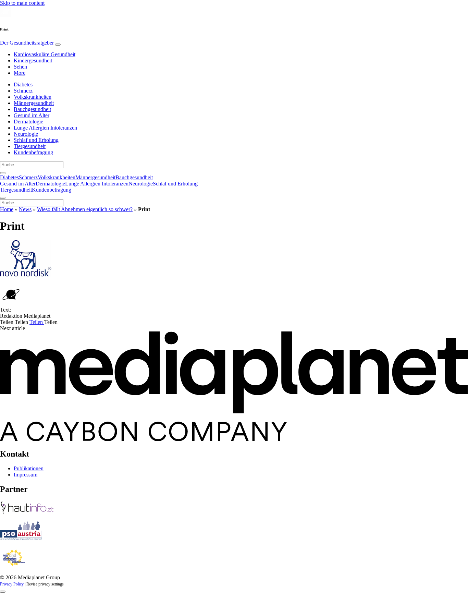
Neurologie (26, 134)
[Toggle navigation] (58, 45)
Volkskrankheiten (32, 97)
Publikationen (29, 468)
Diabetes (23, 84)
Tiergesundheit (30, 146)
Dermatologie (28, 121)
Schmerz (23, 91)
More (19, 73)
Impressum (25, 474)
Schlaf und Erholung (36, 140)
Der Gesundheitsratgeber (27, 43)
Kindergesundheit (33, 60)
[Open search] (2, 173)
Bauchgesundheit (32, 109)
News (25, 209)
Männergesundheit (34, 103)
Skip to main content (22, 3)
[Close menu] (2, 198)
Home (6, 209)
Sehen (20, 67)
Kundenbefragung (33, 152)
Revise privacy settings (45, 584)
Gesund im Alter (31, 115)
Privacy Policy (12, 584)
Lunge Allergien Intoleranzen (45, 128)
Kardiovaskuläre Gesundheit (44, 54)
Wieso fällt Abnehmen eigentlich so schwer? (85, 209)
